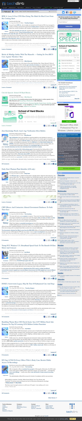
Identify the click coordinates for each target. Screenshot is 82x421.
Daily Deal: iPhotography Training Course (68, 180)
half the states (26, 140)
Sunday (60, 273)
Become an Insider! (69, 168)
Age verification (13, 137)
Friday (60, 284)
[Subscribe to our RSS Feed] (71, 12)
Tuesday (61, 217)
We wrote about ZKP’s (24, 154)
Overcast (31, 103)
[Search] (80, 1)
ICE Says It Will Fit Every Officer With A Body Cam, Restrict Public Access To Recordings (26, 361)
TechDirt (4, 7)
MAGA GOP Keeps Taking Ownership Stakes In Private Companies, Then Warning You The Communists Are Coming (69, 237)
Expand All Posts (39, 9)
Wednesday (62, 191)
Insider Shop (49, 407)
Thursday (61, 175)
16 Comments (5, 393)
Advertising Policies (22, 407)
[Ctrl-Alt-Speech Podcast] (69, 37)
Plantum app (15, 175)
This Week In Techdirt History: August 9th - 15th (69, 281)
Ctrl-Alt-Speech (37, 7)
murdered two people (28, 369)
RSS (3, 408)
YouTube (49, 103)
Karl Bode (27, 252)
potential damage (11, 302)
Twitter (4, 405)
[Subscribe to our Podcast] (75, 12)
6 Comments (5, 240)
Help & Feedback (35, 405)
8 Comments (5, 278)
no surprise (24, 216)
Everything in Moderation (26, 100)
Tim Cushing (28, 214)
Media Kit (33, 407)
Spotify (36, 103)
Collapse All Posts (50, 9)
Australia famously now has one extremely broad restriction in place (23, 146)
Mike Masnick (28, 61)
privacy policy (71, 29)
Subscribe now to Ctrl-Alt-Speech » (69, 78)
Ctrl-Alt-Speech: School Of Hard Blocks (16, 92)
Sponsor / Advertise (36, 408)
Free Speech (20, 7)
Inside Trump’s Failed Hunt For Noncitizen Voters (69, 196)
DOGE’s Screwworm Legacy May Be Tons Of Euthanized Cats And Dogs (28, 283)
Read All (77, 98)
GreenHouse (12, 7)
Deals (46, 7)
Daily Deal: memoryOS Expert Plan (67, 208)
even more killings (14, 372)
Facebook (4, 407)
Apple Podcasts (24, 103)
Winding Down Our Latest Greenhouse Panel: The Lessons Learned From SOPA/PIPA (68, 88)
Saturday (61, 279)
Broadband (5, 260)
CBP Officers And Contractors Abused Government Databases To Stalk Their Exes (27, 208)
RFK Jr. (19, 25)
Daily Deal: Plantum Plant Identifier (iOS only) (18, 169)
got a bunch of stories (33, 65)
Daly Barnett (27, 135)
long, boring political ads (26, 32)
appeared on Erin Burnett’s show (11, 38)
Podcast (4, 409)
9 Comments (5, 355)
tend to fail (18, 149)
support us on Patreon (30, 106)
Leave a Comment (7, 49)
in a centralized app (34, 145)
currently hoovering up (26, 223)
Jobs (51, 7)
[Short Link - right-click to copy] (44, 49)
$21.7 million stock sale (37, 345)
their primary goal (27, 149)
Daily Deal (27, 173)
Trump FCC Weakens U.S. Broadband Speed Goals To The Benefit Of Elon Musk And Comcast (29, 246)
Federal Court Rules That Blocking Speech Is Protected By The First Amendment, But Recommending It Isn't (68, 259)
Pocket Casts (42, 103)
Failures (6, 31)
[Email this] (46, 49)
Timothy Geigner (29, 23)
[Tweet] (51, 49)
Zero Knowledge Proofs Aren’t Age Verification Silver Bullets (23, 131)
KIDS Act (34, 142)
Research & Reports (7, 411)
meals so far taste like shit (11, 33)
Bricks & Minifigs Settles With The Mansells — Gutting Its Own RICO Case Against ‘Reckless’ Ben (27, 55)
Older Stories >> (52, 397)
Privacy (18, 408)
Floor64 (46, 416)
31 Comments (5, 316)
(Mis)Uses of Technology (5, 144)
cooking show (35, 26)
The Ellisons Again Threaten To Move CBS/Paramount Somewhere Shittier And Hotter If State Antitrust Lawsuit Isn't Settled (69, 241)
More (58, 295)
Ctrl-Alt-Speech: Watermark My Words (67, 293)
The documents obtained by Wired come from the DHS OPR (18, 230)
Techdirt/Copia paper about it (25, 260)
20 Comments (5, 163)
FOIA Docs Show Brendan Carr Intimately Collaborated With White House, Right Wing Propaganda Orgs (68, 187)
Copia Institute (49, 405)
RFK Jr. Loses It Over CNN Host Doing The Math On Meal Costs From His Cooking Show (27, 17)
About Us (19, 405)
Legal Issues (5, 69)
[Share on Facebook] (53, 49)
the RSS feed (36, 104)
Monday (61, 245)
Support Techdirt (58, 7)
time (39, 217)
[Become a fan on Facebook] (67, 12)
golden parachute (19, 341)
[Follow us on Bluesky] (63, 12)
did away (37, 299)
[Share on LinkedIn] (55, 49)
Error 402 (28, 7)
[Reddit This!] (49, 49)
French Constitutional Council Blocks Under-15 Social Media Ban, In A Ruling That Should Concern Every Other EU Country (70, 205)
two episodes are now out (19, 30)
